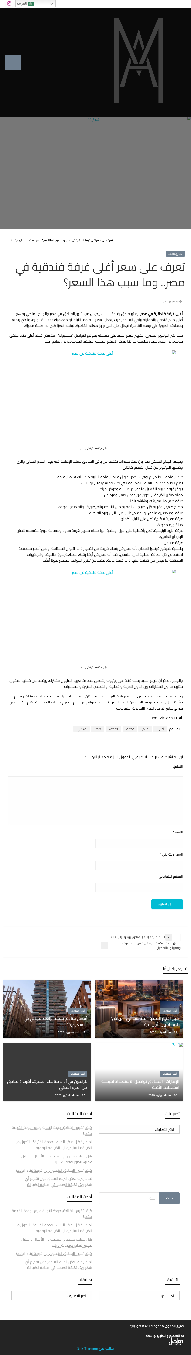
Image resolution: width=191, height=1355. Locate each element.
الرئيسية (19, 240)
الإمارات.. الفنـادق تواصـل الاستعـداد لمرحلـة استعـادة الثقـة (140, 1084)
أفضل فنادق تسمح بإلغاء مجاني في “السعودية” (55, 1021)
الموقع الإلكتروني (171, 877)
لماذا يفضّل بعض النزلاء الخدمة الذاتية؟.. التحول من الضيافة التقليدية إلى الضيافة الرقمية (53, 1144)
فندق (113, 729)
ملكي (81, 729)
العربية (22, 3)
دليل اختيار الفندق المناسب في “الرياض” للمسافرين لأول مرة (144, 1021)
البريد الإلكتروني (171, 854)
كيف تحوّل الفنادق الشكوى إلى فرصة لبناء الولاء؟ (54, 1170)
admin (167, 1032)
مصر (97, 729)
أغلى (160, 729)
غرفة (130, 729)
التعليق (177, 766)
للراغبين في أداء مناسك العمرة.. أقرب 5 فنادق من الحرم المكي (47, 1084)
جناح (145, 729)
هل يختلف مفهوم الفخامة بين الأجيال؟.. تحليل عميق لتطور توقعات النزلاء (56, 1159)
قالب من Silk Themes (95, 1348)
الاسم (178, 832)
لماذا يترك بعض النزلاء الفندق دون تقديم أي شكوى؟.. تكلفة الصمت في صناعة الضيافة (58, 1181)
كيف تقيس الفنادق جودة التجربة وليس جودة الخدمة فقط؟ (52, 1130)
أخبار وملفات (35, 240)
